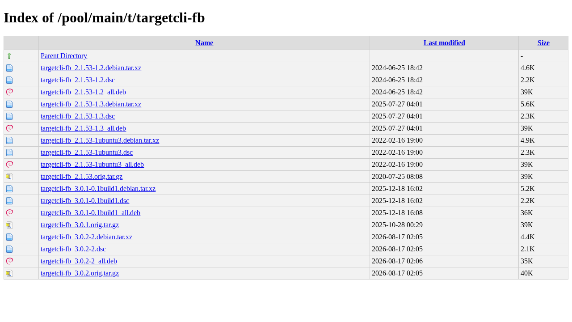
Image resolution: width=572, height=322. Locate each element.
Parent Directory (64, 55)
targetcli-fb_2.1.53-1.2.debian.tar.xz (91, 68)
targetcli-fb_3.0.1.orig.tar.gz (80, 225)
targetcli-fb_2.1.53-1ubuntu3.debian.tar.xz (100, 140)
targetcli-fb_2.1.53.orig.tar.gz (81, 176)
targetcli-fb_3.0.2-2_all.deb (79, 261)
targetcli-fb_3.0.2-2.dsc (73, 249)
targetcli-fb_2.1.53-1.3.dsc (78, 116)
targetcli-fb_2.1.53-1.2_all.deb (83, 92)
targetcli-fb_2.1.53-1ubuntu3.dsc (87, 152)
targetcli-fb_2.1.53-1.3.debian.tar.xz (91, 104)
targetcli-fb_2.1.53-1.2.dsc (78, 80)
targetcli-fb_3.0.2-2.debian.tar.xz (86, 237)
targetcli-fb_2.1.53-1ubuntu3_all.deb (92, 164)
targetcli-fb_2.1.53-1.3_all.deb (83, 128)
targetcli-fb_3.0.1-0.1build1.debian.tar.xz (98, 188)
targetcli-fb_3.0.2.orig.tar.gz (80, 273)
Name (204, 43)
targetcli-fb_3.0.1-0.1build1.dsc (85, 200)
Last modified (444, 43)
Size (544, 43)
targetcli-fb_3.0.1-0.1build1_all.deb (90, 212)
